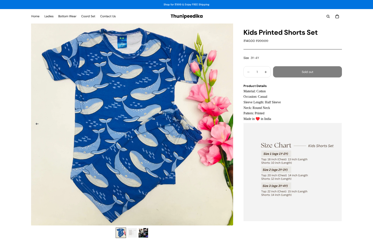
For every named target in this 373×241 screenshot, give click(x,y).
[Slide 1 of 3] (121, 233)
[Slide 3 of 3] (143, 233)
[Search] (328, 16)
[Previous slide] (36, 124)
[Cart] (337, 16)
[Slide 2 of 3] (132, 233)
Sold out (307, 72)
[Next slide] (228, 124)
